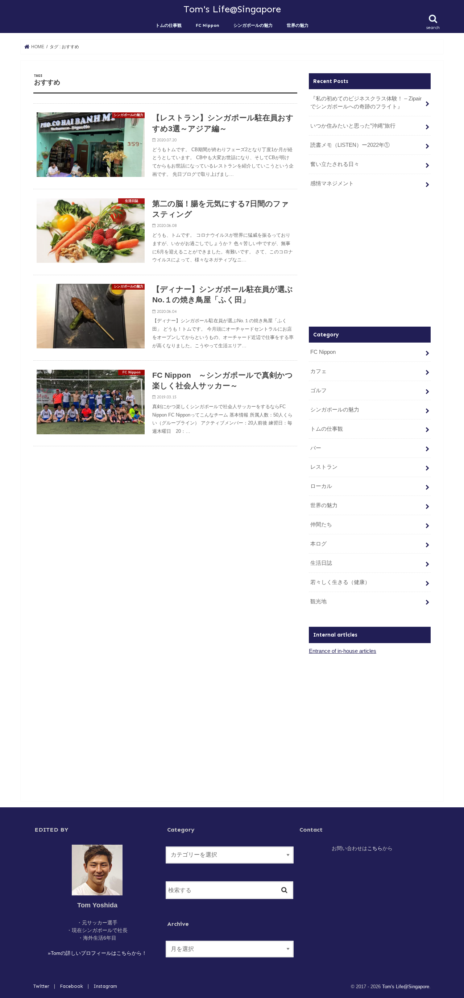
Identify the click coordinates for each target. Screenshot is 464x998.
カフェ (318, 371)
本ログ (318, 544)
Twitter (41, 986)
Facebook (71, 986)
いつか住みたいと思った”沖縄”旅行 (352, 126)
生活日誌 (321, 563)
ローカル (321, 486)
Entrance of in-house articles (342, 651)
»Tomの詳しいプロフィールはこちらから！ (97, 953)
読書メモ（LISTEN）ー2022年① (350, 145)
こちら (374, 848)
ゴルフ (318, 390)
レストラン (323, 467)
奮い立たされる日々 (334, 164)
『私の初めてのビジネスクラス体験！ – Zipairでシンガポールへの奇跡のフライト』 (366, 102)
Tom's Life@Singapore (232, 9)
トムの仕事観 (169, 25)
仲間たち (321, 524)
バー (315, 448)
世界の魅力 (297, 25)
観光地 (318, 601)
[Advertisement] (370, 259)
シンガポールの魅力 (253, 25)
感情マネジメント (332, 183)
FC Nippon (207, 25)
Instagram (105, 986)
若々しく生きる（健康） (340, 582)
